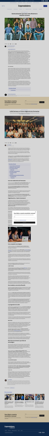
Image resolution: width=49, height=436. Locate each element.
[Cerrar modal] (35, 211)
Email (14, 216)
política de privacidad (23, 220)
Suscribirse (24, 222)
